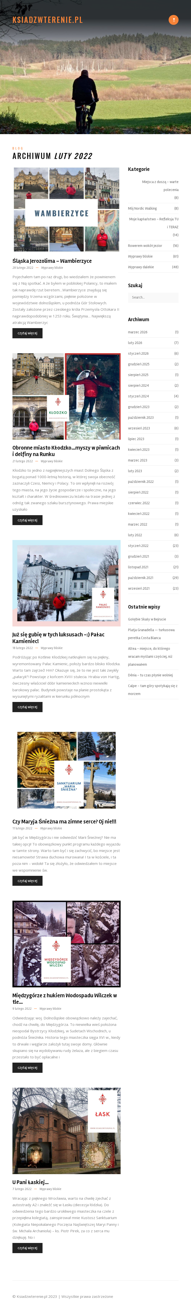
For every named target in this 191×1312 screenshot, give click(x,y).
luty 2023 (135, 471)
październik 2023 (141, 417)
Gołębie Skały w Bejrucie (147, 619)
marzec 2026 (137, 332)
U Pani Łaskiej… (30, 1182)
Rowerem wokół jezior (145, 245)
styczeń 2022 (138, 545)
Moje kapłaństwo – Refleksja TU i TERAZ (154, 223)
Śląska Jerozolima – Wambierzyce (52, 261)
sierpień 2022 (138, 492)
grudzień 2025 (138, 364)
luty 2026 (135, 343)
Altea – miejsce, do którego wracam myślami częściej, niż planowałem (150, 656)
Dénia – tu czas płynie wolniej (150, 675)
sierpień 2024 (138, 385)
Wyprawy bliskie (52, 268)
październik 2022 (141, 481)
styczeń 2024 (138, 396)
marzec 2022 (137, 524)
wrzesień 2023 (139, 428)
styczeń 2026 (138, 353)
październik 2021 (140, 578)
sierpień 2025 (138, 375)
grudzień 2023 (138, 407)
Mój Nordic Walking (142, 208)
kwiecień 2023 (138, 449)
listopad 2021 (138, 567)
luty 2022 (135, 535)
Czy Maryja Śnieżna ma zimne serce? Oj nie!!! (64, 821)
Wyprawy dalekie (141, 267)
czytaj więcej (27, 333)
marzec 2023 (137, 460)
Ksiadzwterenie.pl (47, 19)
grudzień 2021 (138, 556)
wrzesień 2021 (138, 588)
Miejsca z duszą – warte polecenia (160, 186)
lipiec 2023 (136, 439)
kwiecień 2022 (138, 513)
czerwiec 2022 (139, 503)
